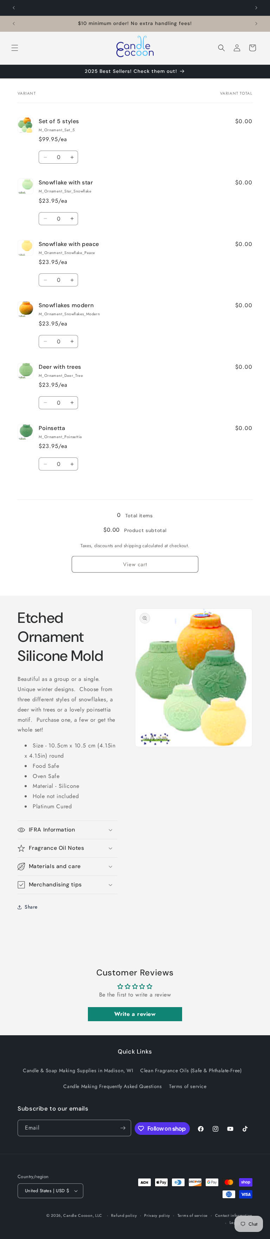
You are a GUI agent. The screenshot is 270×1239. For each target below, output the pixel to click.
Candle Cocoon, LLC (82, 1215)
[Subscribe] (123, 1128)
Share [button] (31, 906)
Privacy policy (157, 1215)
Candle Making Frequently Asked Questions (112, 1086)
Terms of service (188, 1086)
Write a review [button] (134, 1014)
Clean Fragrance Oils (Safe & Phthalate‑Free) (191, 1070)
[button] (14, 48)
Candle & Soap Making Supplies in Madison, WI (78, 1070)
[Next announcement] (256, 7)
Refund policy (124, 1215)
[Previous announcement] (13, 7)
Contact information (233, 1215)
